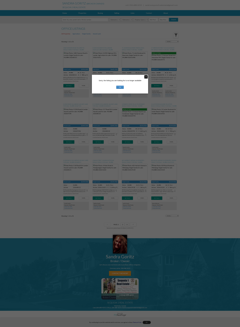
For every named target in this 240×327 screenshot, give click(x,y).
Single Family (86, 34)
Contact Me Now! (120, 273)
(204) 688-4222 (156, 94)
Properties (82, 13)
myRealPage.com (120, 315)
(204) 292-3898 (68, 94)
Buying (100, 13)
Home (64, 13)
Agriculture (76, 34)
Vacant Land (97, 34)
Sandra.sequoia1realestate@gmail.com (161, 5)
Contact (149, 13)
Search (173, 19)
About (165, 13)
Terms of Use (137, 322)
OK (147, 322)
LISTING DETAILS (68, 85)
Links (132, 13)
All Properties (65, 34)
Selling (116, 13)
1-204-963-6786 (156, 206)
